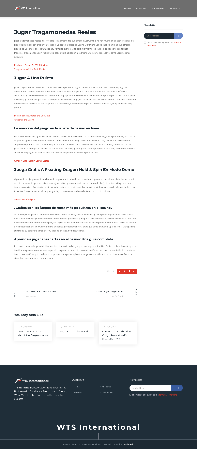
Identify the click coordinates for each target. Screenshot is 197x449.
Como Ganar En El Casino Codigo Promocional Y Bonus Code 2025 (116, 335)
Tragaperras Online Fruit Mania (29, 69)
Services (78, 392)
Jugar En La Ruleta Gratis (74, 331)
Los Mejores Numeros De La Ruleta (32, 115)
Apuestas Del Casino (24, 119)
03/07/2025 (26, 326)
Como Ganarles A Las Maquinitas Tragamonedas (33, 333)
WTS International (98, 427)
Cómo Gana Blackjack (24, 199)
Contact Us (107, 392)
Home (77, 386)
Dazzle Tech (128, 444)
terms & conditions (168, 394)
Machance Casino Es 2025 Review (31, 65)
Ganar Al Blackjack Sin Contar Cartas (31, 160)
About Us (106, 386)
